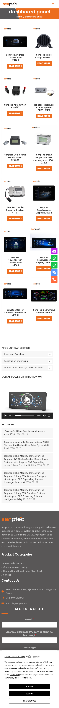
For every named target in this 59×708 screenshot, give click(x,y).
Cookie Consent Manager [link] (15, 657)
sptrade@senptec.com (17, 603)
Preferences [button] (26, 678)
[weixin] (54, 272)
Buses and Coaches (14, 354)
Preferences (29, 701)
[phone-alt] (54, 279)
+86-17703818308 (14, 598)
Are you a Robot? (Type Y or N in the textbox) (29, 634)
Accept (29, 687)
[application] (27, 399)
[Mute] (44, 415)
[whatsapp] (54, 258)
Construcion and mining (16, 361)
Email (29, 619)
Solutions (8, 574)
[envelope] (54, 251)
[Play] (5, 415)
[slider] (24, 415)
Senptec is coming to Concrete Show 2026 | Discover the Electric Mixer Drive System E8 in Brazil (27, 445)
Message (29, 647)
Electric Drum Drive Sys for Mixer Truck (23, 367)
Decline (29, 694)
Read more (15, 66)
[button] (27, 399)
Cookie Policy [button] (15, 675)
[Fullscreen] (49, 415)
